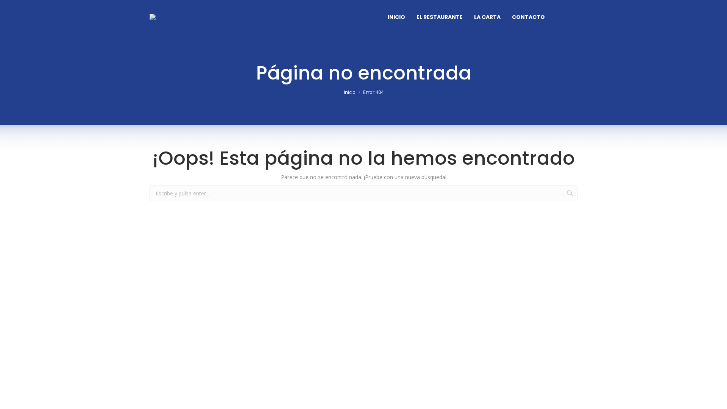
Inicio (350, 92)
